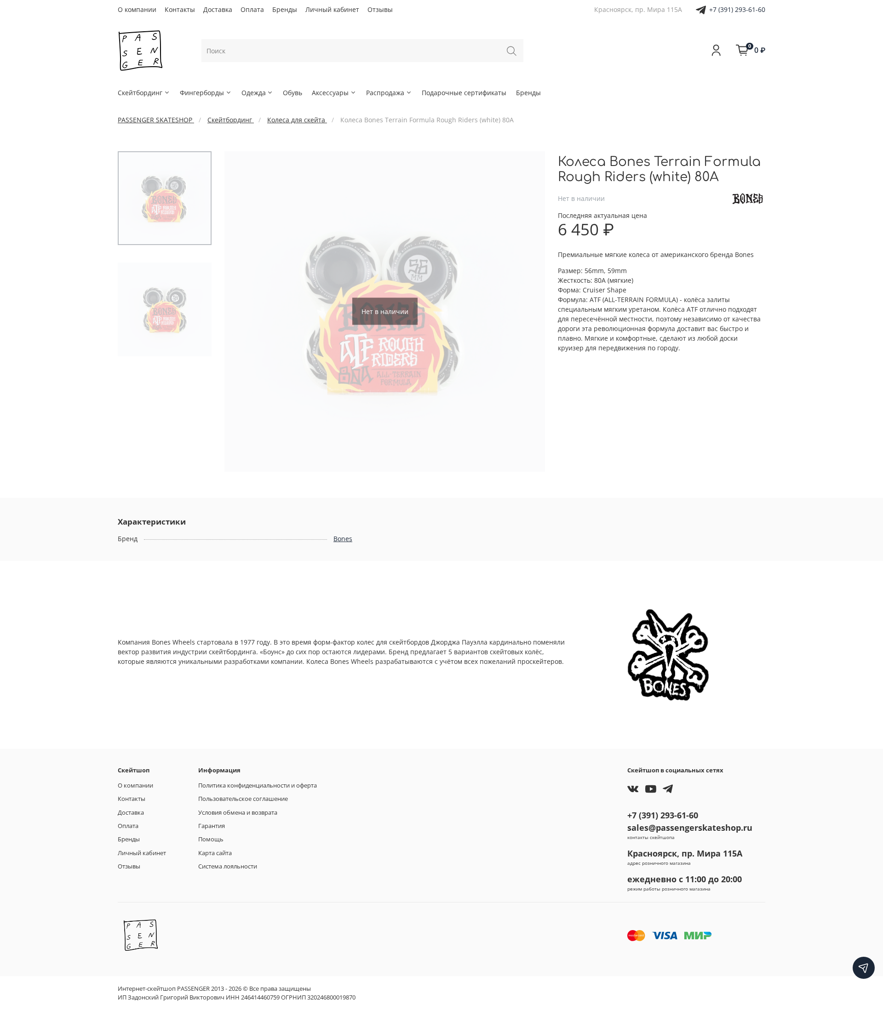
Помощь (211, 839)
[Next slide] (529, 311)
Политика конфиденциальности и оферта (257, 785)
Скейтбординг (140, 92)
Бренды (284, 9)
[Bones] (747, 198)
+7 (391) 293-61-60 (737, 9)
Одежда (253, 92)
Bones (342, 538)
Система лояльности (227, 866)
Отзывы (380, 9)
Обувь (292, 92)
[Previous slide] (240, 311)
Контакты (180, 9)
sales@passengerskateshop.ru (689, 827)
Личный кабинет (332, 9)
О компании (137, 9)
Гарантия (211, 826)
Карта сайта (215, 853)
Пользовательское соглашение (243, 799)
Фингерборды (202, 92)
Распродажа (385, 92)
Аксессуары (330, 92)
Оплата (252, 9)
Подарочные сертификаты (464, 92)
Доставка (217, 9)
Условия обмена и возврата (237, 813)
